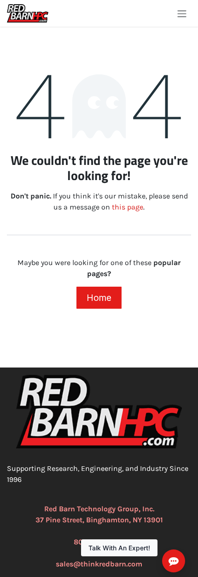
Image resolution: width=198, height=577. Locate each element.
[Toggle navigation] (182, 13)
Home (99, 297)
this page (127, 207)
